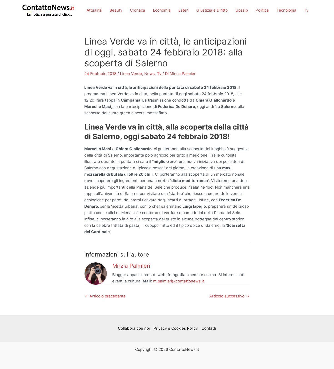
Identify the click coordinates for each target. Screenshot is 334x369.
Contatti (209, 328)
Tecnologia (286, 10)
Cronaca (137, 10)
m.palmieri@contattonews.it (178, 281)
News (149, 73)
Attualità (94, 10)
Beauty (116, 10)
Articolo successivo (229, 296)
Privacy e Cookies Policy (176, 328)
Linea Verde (131, 73)
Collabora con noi (134, 328)
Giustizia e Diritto (212, 10)
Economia (162, 10)
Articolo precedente (105, 296)
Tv (306, 10)
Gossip (241, 10)
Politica (262, 10)
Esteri (183, 10)
